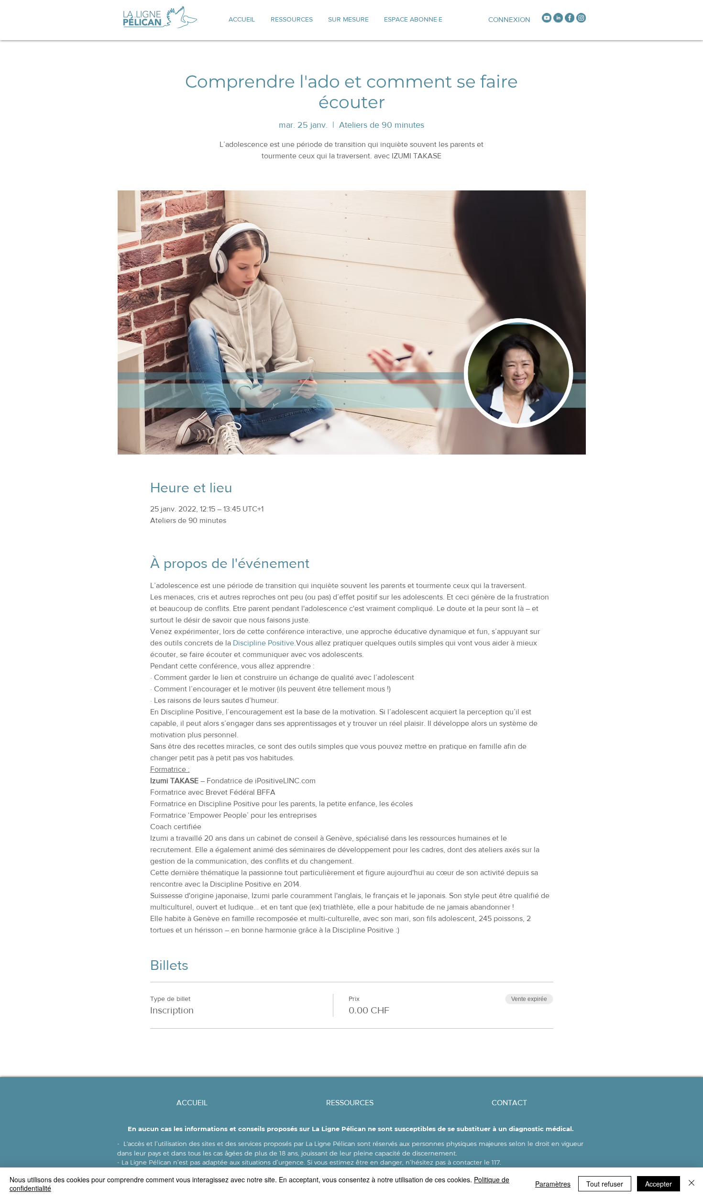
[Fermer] (691, 1183)
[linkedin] (558, 17)
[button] (348, 19)
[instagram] (581, 17)
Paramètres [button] (553, 1184)
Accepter (658, 1184)
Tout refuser (604, 1184)
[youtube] (546, 17)
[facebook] (569, 17)
